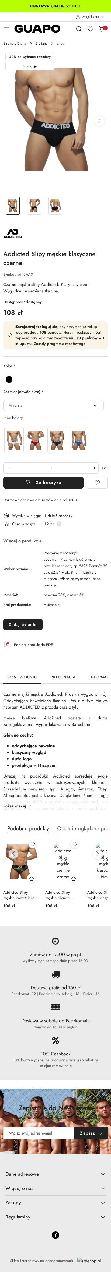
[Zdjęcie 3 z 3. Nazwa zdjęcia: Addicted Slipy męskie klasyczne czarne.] (55, 206)
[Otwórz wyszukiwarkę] (79, 29)
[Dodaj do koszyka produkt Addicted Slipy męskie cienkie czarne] (32, 878)
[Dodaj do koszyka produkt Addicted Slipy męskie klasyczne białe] (74, 878)
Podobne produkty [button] (28, 828)
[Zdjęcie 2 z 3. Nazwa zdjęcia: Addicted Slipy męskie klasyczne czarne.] (34, 206)
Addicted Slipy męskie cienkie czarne (15, 895)
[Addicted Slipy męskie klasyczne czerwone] (35, 440)
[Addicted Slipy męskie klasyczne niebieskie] (78, 440)
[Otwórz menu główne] (6, 29)
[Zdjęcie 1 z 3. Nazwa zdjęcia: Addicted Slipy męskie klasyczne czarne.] (12, 206)
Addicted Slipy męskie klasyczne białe (59, 895)
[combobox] (53, 405)
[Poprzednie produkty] (13, 853)
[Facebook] (55, 1235)
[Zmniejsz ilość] (8, 468)
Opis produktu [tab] (22, 677)
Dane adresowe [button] (22, 1174)
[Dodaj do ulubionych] (97, 483)
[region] (46, 440)
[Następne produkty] (97, 853)
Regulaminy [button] (17, 1216)
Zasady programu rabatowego (59, 343)
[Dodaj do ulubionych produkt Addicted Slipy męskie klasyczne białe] (75, 844)
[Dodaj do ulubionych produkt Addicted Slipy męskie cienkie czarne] (33, 844)
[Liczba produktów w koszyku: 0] (102, 29)
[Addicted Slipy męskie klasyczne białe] (14, 440)
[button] (99, 121)
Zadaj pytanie (23, 624)
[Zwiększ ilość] (94, 468)
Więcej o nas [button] (19, 1188)
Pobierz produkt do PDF (33, 644)
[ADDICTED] (12, 233)
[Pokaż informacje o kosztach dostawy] (59, 524)
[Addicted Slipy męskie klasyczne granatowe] (57, 440)
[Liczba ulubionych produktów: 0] (90, 29)
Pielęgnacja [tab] (63, 677)
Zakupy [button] (13, 1202)
